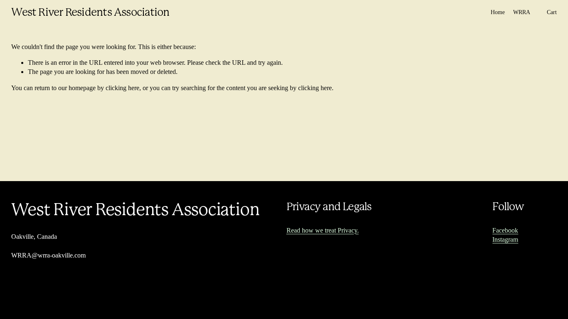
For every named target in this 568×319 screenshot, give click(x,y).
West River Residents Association (90, 12)
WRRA (521, 12)
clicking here (122, 87)
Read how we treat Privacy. (322, 230)
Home (498, 12)
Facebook (505, 230)
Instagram (505, 239)
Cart (552, 12)
